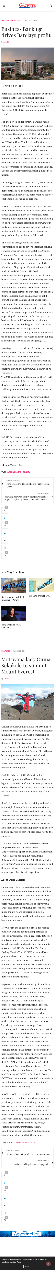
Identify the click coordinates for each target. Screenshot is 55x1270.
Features (5, 651)
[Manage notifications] (48, 1263)
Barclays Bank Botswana (18, 472)
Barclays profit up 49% (39, 595)
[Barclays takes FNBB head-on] (13, 613)
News (19, 21)
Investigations (8, 21)
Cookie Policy (16, 1262)
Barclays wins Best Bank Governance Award (12, 598)
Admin (6, 42)
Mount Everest (14, 1142)
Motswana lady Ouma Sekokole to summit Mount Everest (25, 665)
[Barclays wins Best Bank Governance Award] (13, 585)
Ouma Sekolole (29, 1142)
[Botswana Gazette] (27, 6)
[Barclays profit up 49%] (41, 585)
